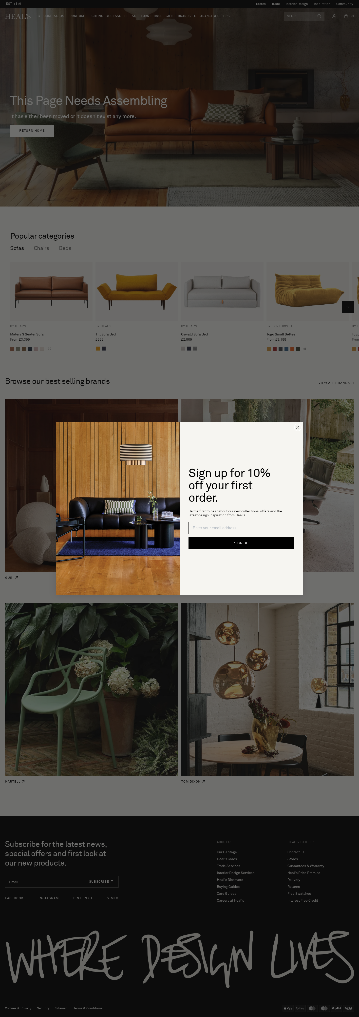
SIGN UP (241, 543)
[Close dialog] (298, 427)
